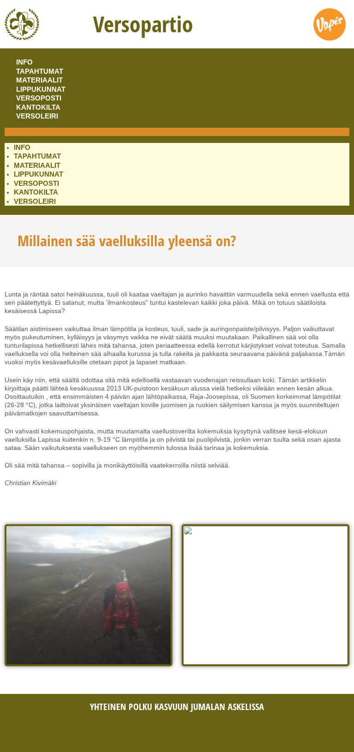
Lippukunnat (40, 89)
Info (24, 62)
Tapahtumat (39, 71)
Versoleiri (37, 116)
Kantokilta (38, 107)
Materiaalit (39, 80)
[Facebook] (161, 733)
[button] (177, 132)
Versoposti (38, 98)
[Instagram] (192, 733)
